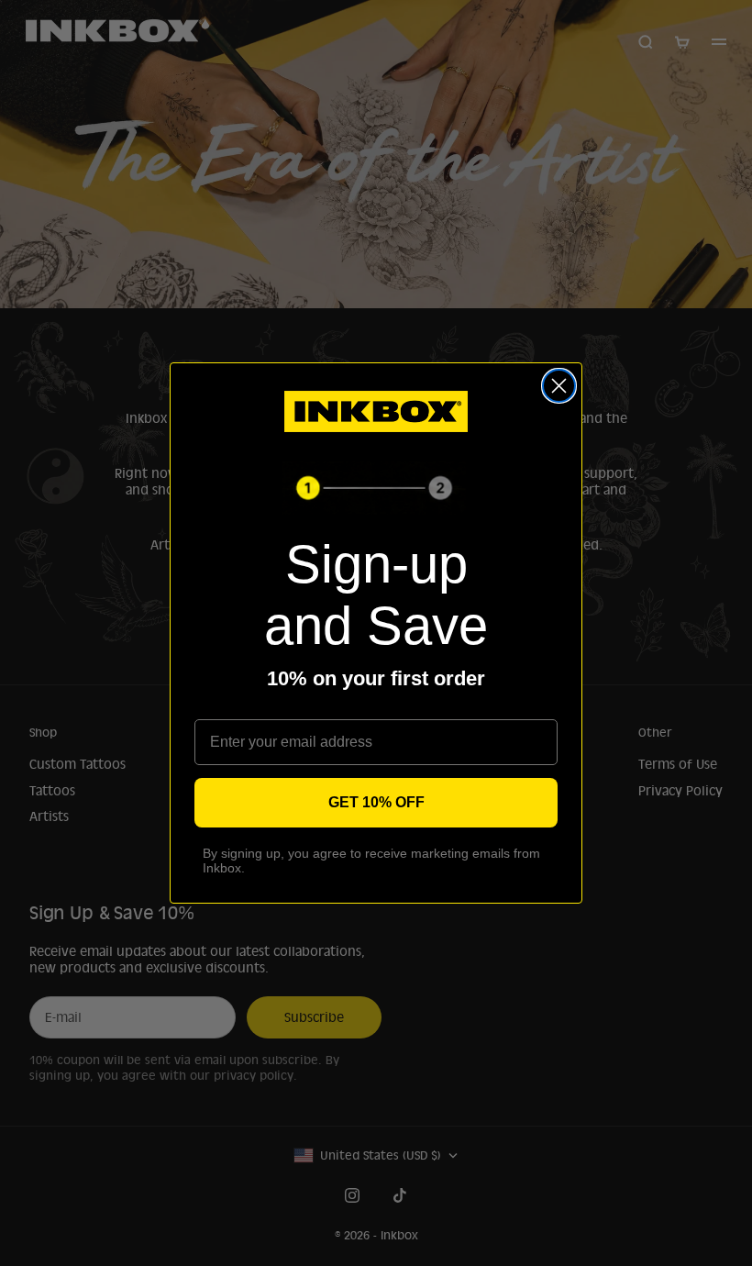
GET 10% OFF (376, 802)
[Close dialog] (559, 386)
